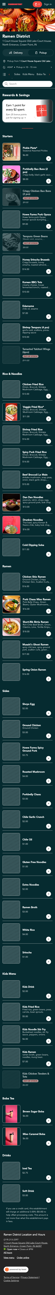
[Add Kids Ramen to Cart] (48, 1063)
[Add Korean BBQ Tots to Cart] (48, 294)
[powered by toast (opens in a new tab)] (16, 1269)
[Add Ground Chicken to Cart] (48, 735)
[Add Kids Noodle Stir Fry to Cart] (48, 1041)
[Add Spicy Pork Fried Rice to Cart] (48, 463)
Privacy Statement (29, 1277)
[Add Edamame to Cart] (48, 316)
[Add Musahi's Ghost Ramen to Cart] (48, 656)
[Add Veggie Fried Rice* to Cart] (48, 418)
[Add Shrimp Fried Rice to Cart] (48, 441)
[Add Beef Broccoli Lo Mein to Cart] (48, 486)
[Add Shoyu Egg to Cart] (48, 713)
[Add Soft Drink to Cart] (48, 1200)
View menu (9, 1257)
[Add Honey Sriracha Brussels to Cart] (48, 271)
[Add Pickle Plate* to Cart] (48, 158)
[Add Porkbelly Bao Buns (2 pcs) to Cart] (48, 181)
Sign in (48, 4)
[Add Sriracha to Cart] (48, 961)
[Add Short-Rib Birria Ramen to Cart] (48, 633)
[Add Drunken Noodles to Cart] (48, 531)
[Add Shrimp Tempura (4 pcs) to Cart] (48, 339)
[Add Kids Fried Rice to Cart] (48, 1018)
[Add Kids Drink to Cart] (48, 996)
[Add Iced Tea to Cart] (48, 1177)
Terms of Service (11, 1277)
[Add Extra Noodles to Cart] (48, 894)
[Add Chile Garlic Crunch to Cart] (48, 826)
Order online (23, 1257)
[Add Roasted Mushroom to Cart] (48, 781)
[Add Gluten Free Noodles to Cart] (48, 871)
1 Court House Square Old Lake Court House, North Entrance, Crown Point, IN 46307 (26, 1244)
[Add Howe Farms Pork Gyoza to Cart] (48, 226)
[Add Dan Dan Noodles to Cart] (48, 509)
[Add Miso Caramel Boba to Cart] (48, 1143)
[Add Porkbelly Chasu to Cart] (48, 803)
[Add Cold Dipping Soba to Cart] (48, 554)
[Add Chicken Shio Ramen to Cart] (48, 588)
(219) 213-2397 (11, 1239)
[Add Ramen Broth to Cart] (48, 916)
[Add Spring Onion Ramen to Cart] (48, 678)
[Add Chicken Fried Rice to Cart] (48, 396)
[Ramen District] (15, 4)
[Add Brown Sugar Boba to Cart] (48, 1120)
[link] (17, 74)
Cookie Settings (11, 1280)
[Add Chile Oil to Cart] (48, 848)
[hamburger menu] (4, 4)
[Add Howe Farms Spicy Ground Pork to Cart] (48, 758)
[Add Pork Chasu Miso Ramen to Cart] (48, 611)
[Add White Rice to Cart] (48, 939)
